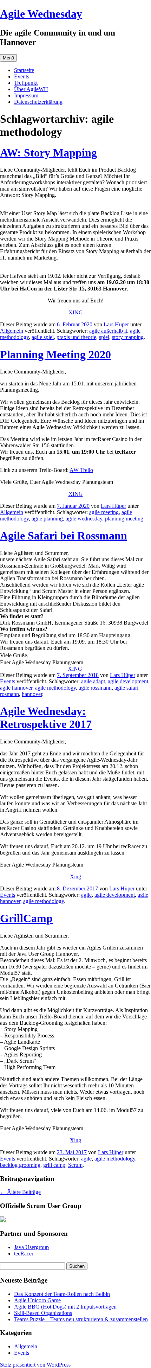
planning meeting (124, 519)
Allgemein (11, 331)
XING (75, 312)
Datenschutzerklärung (38, 102)
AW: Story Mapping (48, 152)
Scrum (75, 1165)
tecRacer (23, 1254)
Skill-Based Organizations (43, 1313)
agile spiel (43, 337)
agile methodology (55, 688)
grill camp (54, 1165)
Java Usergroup (31, 1247)
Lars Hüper (116, 324)
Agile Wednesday (41, 13)
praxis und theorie (76, 337)
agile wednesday (84, 519)
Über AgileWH (31, 89)
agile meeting (104, 512)
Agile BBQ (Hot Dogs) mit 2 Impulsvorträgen (65, 1307)
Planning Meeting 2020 (55, 354)
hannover (32, 694)
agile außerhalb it (108, 331)
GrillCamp (26, 918)
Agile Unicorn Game (37, 1300)
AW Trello (81, 470)
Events (21, 76)
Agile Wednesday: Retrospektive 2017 (46, 717)
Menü (8, 57)
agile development (128, 681)
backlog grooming (20, 1165)
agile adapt (93, 681)
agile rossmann (95, 688)
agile (86, 895)
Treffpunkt (26, 83)
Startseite (24, 70)
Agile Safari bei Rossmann (63, 535)
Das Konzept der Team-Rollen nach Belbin (62, 1294)
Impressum (26, 95)
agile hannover (16, 688)
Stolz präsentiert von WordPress (35, 1365)
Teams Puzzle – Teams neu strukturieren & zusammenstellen (81, 1319)
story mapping (128, 337)
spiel (104, 337)
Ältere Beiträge (20, 1192)
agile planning (47, 519)
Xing (75, 877)
